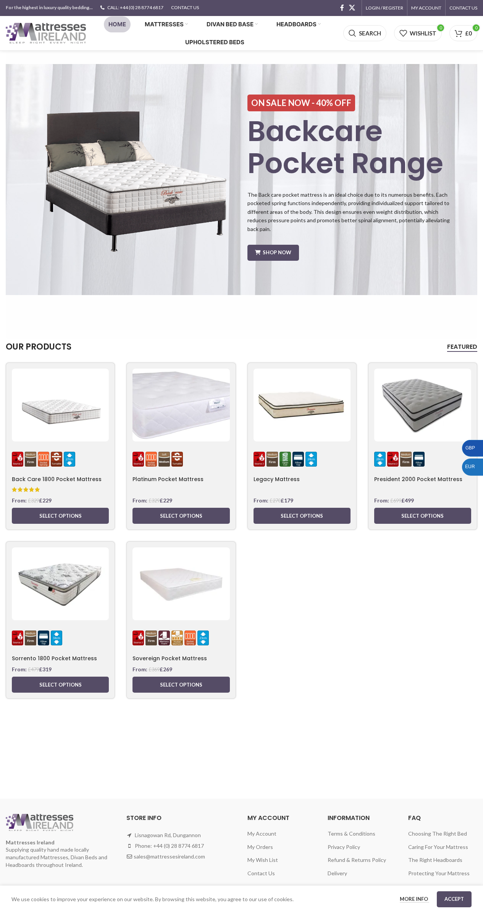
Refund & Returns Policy (357, 860)
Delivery (337, 873)
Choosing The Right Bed (437, 833)
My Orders (260, 847)
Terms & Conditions (351, 833)
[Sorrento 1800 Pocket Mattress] (60, 583)
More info (414, 899)
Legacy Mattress (277, 479)
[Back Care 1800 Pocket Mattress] (60, 405)
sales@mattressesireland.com (169, 856)
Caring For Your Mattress (438, 847)
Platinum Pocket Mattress (168, 479)
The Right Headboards (435, 860)
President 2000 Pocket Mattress (418, 479)
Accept (454, 899)
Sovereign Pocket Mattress (169, 658)
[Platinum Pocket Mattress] (180, 405)
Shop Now (277, 252)
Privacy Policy (344, 847)
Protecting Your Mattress (439, 873)
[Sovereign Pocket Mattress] (180, 583)
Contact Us (261, 873)
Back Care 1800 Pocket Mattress (57, 479)
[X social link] (352, 7)
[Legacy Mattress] (302, 405)
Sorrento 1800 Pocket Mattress (54, 658)
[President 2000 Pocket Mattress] (422, 405)
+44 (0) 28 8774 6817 (178, 845)
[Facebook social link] (342, 7)
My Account (261, 833)
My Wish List (262, 860)
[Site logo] (46, 32)
